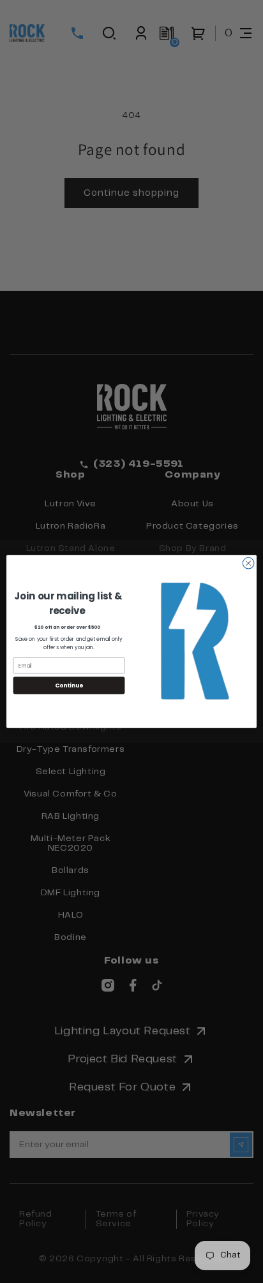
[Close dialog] (248, 563)
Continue (69, 685)
